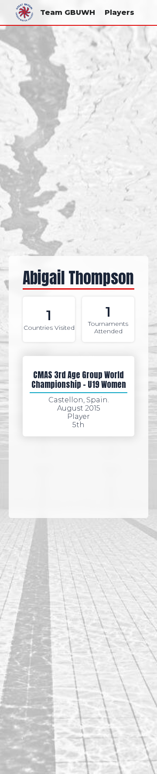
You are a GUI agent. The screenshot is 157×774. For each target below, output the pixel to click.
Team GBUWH (67, 12)
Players (119, 12)
